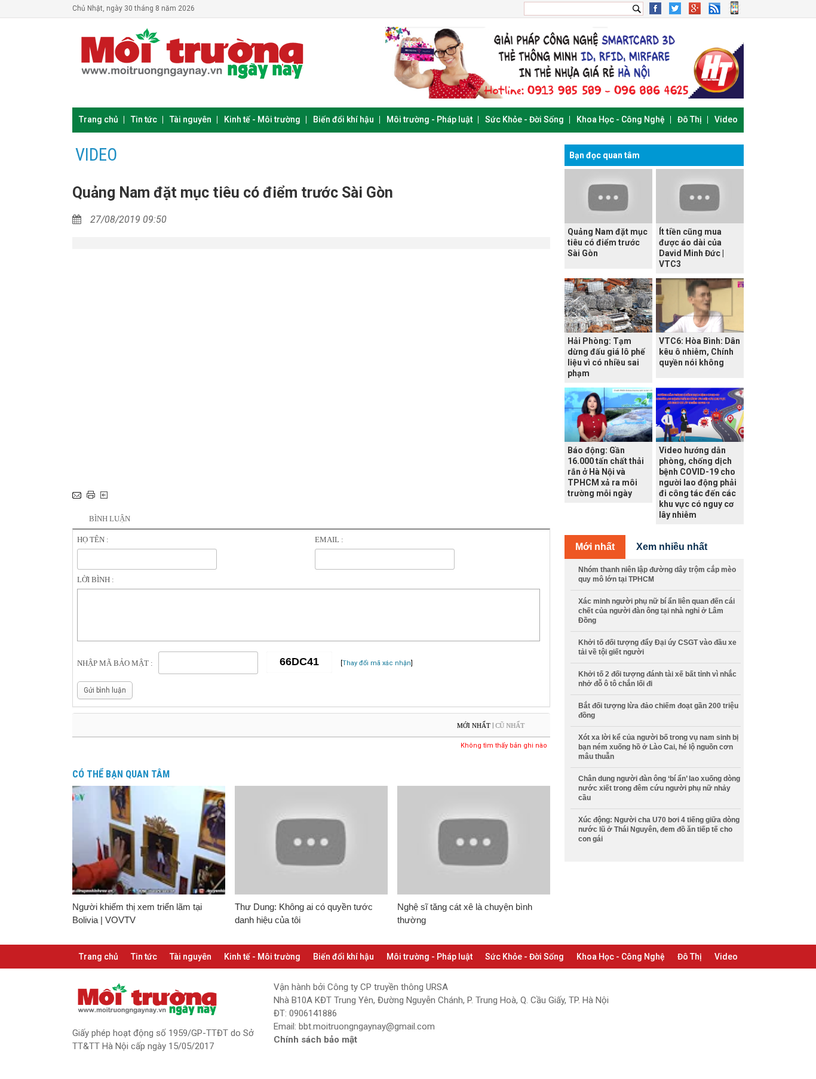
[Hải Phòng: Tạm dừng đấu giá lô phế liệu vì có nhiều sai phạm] (608, 305)
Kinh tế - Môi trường (262, 119)
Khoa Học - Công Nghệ (620, 119)
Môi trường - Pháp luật (429, 119)
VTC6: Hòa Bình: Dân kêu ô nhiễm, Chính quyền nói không (699, 351)
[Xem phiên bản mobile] (734, 12)
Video (726, 119)
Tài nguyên (190, 119)
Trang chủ (98, 119)
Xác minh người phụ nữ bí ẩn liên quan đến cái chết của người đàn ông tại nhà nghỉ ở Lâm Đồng (656, 611)
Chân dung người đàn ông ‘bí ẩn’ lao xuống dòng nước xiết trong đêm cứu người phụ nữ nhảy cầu (659, 788)
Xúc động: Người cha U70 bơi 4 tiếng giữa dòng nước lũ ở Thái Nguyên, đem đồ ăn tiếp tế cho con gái (659, 829)
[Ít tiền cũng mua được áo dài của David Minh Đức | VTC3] (700, 196)
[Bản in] (91, 495)
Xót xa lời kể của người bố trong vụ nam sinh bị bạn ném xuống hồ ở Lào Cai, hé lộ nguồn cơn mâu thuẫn (658, 747)
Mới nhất (473, 725)
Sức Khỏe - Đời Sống (524, 119)
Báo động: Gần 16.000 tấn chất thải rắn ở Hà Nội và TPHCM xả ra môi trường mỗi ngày (605, 471)
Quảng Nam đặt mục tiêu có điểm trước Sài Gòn (607, 242)
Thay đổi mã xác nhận (376, 663)
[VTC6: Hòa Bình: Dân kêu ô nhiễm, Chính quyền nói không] (700, 305)
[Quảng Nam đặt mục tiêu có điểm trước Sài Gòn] (608, 196)
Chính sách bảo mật (315, 1039)
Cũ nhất (509, 725)
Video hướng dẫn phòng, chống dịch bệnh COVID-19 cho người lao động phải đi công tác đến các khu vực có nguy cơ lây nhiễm (698, 482)
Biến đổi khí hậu (343, 119)
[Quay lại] (104, 495)
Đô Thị (689, 119)
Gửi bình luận (105, 690)
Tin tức (144, 119)
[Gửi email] (76, 495)
